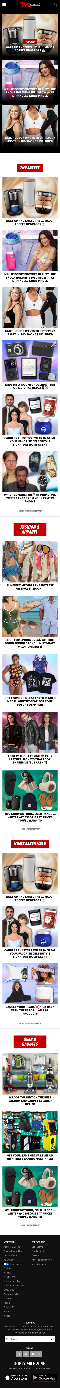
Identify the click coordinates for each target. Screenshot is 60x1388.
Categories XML (11, 1294)
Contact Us (37, 1247)
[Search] (55, 4)
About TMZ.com (12, 1247)
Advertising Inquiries (42, 1260)
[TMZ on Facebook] (19, 1354)
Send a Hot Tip (39, 1251)
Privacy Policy (20, 1333)
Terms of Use (10, 1255)
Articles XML (10, 1277)
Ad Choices (9, 1260)
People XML (9, 1307)
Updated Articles (12, 1281)
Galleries (8, 1298)
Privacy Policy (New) (13, 1251)
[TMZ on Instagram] (39, 1354)
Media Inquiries (39, 1264)
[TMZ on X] (26, 1354)
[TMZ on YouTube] (33, 1354)
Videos (7, 1316)
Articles (7, 1272)
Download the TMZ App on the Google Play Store (44, 1378)
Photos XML (10, 1311)
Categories (9, 1290)
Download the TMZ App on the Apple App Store (16, 1377)
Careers (36, 1255)
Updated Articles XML (14, 1285)
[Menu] (4, 4)
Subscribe (51, 1339)
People (7, 1303)
